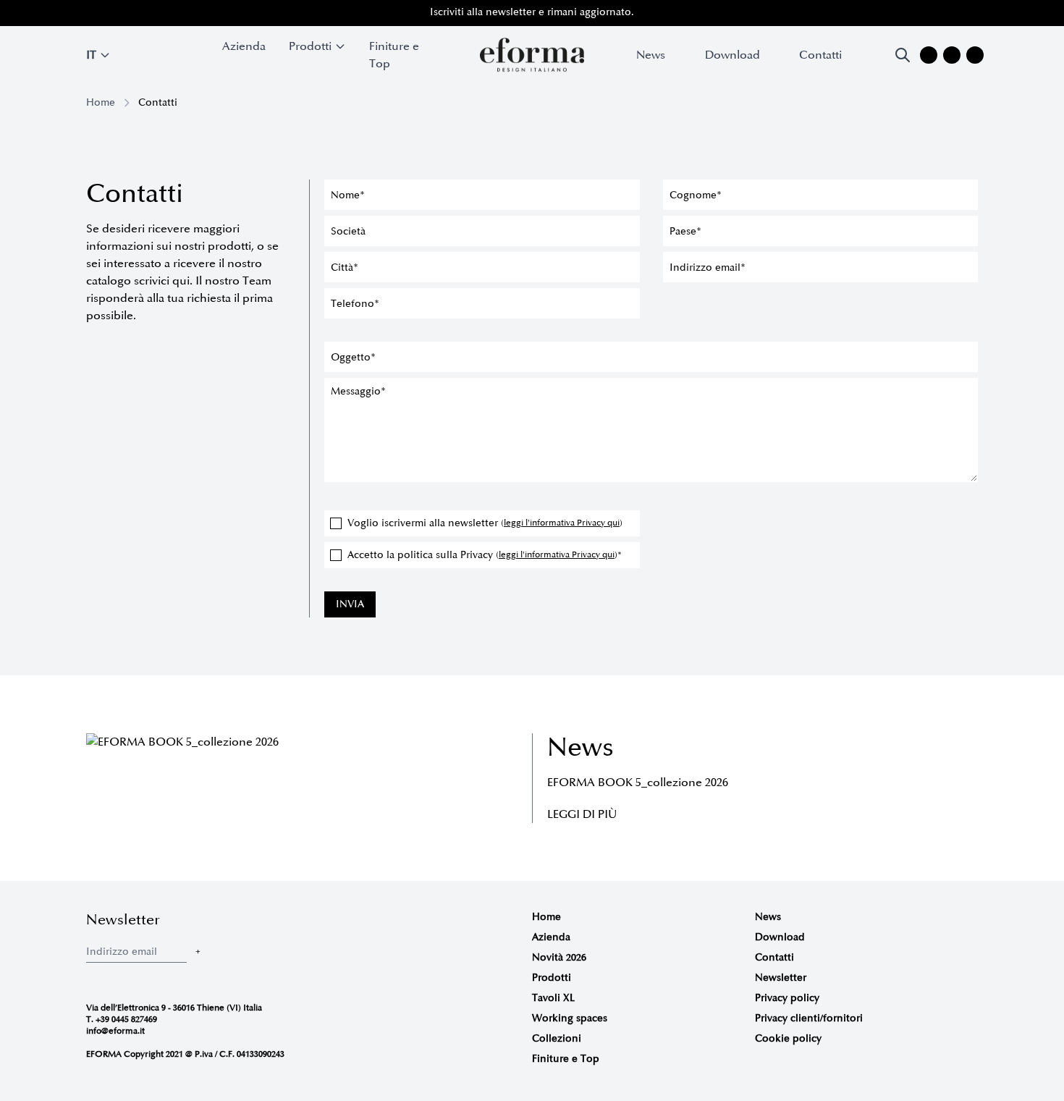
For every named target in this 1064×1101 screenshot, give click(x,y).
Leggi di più (582, 814)
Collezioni (556, 1038)
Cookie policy (788, 1038)
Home (100, 102)
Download (732, 55)
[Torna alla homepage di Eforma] (532, 55)
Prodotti (551, 977)
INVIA (350, 604)
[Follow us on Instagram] (928, 55)
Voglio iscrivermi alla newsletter (484, 523)
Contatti (820, 55)
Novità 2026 (559, 957)
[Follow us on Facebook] (951, 55)
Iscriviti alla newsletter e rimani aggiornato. (532, 12)
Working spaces (569, 1018)
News (650, 55)
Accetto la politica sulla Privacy (484, 555)
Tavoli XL (553, 998)
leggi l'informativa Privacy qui (562, 523)
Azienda (244, 46)
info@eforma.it (115, 1031)
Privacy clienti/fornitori (809, 1018)
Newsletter (780, 977)
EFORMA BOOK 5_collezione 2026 (637, 782)
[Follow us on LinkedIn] (975, 55)
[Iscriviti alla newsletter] (197, 951)
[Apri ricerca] (902, 55)
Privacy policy (787, 998)
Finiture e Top (394, 55)
